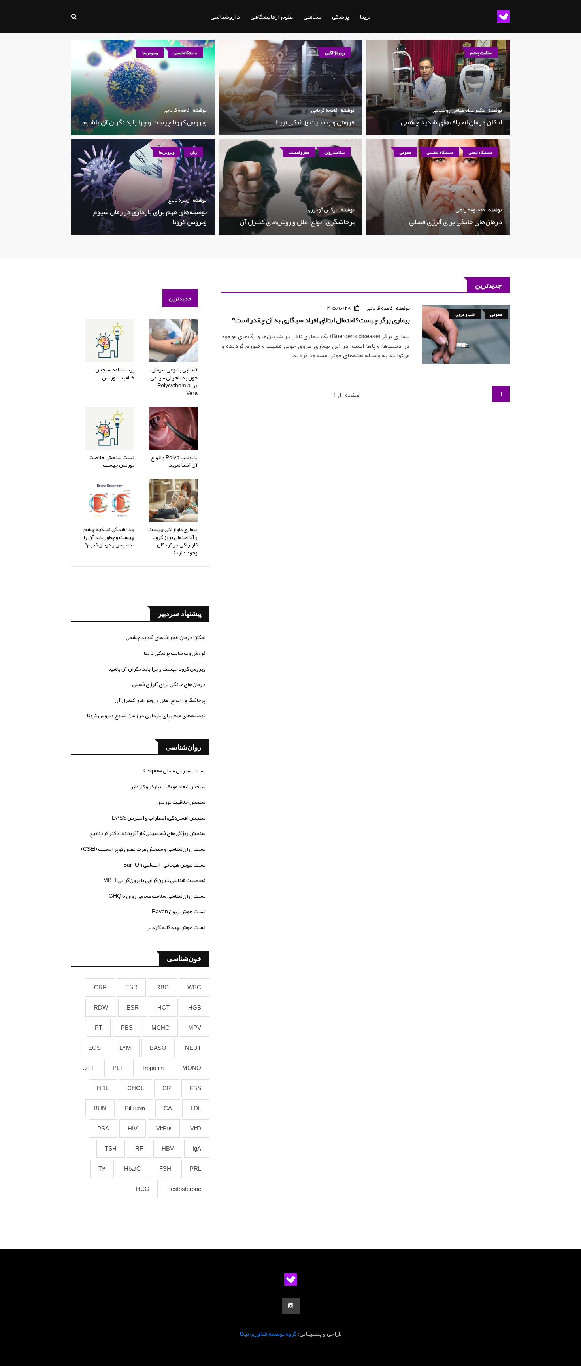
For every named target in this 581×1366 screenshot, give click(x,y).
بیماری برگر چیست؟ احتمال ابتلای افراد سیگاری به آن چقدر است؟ (321, 320)
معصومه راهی (470, 209)
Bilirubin (135, 1108)
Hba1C (132, 1169)
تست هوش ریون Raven (179, 911)
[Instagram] (291, 1306)
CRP (100, 987)
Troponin (152, 1068)
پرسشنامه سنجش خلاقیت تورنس (114, 373)
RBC (162, 987)
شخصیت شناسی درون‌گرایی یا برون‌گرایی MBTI (154, 880)
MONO (191, 1068)
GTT (88, 1068)
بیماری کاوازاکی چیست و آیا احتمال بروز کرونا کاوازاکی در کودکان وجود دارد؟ (173, 541)
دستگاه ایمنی (185, 52)
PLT (118, 1068)
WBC (194, 987)
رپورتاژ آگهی (335, 52)
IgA (196, 1149)
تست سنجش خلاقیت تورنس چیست (111, 461)
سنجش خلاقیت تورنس (181, 801)
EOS (94, 1048)
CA (168, 1108)
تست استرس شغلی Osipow (174, 770)
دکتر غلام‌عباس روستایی (458, 109)
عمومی (405, 152)
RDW (101, 1008)
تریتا (365, 17)
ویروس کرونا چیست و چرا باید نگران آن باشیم (144, 122)
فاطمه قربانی (324, 109)
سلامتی (312, 17)
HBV (168, 1149)
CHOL (135, 1088)
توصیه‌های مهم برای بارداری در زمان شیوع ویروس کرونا (150, 217)
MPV (194, 1028)
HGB (194, 1008)
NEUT (193, 1048)
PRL (195, 1169)
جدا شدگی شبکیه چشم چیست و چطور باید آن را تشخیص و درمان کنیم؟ (108, 537)
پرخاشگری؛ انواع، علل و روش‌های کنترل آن (297, 222)
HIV (133, 1128)
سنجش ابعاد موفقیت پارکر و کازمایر (168, 786)
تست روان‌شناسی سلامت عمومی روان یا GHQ (157, 895)
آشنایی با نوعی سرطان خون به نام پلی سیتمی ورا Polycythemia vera (174, 381)
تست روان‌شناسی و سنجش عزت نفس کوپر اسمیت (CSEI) (143, 848)
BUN (100, 1108)
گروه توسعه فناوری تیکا (268, 1334)
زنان (193, 152)
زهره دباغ (179, 199)
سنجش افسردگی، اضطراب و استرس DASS (159, 817)
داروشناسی (225, 17)
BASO (158, 1048)
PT (98, 1028)
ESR (131, 987)
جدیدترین (180, 298)
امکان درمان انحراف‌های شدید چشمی (451, 122)
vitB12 (164, 1128)
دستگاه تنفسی (440, 152)
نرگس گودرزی (322, 209)
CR (166, 1088)
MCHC (160, 1028)
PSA (103, 1128)
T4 (102, 1169)
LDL (196, 1108)
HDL (103, 1088)
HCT (163, 1008)
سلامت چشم (481, 52)
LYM (125, 1048)
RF (139, 1149)
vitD (195, 1128)
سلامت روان (335, 152)
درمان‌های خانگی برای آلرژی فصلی (455, 222)
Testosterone (184, 1189)
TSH (111, 1149)
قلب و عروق (465, 314)
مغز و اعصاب (299, 152)
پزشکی (340, 17)
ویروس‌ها (150, 52)
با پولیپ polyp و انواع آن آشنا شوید (174, 461)
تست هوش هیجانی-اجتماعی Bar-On (164, 864)
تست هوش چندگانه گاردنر (176, 927)
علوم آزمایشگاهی (272, 17)
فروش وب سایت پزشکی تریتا (315, 122)
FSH (165, 1169)
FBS (195, 1088)
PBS (127, 1028)
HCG (142, 1189)
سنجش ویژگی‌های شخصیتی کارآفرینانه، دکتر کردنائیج (147, 832)
